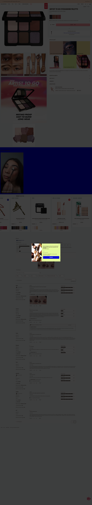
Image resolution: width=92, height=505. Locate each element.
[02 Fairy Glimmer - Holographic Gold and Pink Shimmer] (55, 227)
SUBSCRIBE (51, 257)
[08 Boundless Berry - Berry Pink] (67, 227)
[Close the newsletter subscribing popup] (59, 244)
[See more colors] (28, 227)
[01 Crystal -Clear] (53, 227)
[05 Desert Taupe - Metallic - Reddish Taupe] (20, 227)
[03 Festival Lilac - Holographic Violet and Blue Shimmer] (57, 227)
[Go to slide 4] (70, 28)
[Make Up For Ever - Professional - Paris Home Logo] (46, 6)
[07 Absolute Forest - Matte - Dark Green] (24, 227)
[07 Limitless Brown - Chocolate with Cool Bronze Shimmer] (65, 227)
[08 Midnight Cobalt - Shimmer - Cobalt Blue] (26, 227)
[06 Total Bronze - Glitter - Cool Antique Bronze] (22, 227)
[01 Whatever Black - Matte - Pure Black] (12, 227)
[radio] (51, 17)
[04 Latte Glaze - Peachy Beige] (59, 227)
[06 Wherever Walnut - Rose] (63, 227)
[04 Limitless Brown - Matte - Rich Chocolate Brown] (18, 227)
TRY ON (53, 24)
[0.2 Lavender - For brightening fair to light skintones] (35, 227)
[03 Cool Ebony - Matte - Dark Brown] (16, 227)
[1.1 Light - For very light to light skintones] (37, 227)
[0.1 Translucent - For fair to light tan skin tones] (33, 227)
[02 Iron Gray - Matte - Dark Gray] (14, 227)
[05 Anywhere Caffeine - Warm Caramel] (61, 227)
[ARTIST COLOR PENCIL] (52, 89)
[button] (4, 214)
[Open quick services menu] (88, 498)
